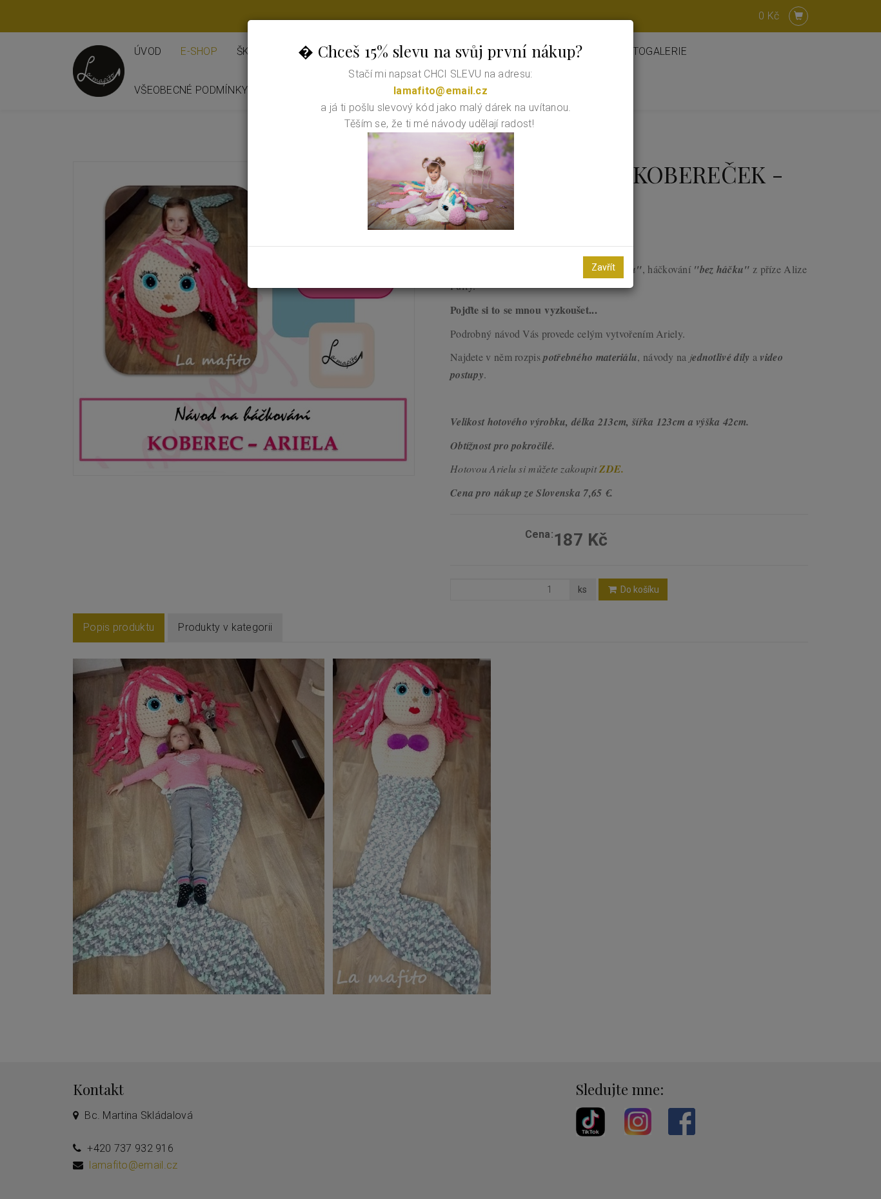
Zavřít (603, 267)
